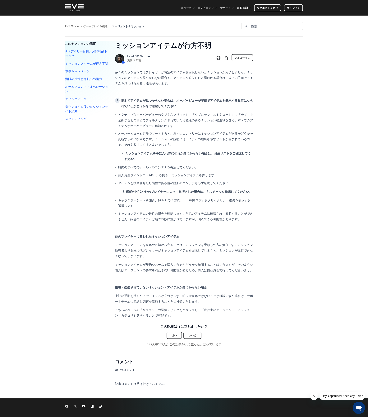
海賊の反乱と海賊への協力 (83, 79)
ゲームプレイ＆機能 (95, 26)
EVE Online (72, 26)
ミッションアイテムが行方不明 (86, 63)
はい (174, 335)
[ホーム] (74, 8)
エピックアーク (76, 99)
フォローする (242, 57)
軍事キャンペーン (77, 71)
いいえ (192, 335)
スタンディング (76, 119)
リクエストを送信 (267, 7)
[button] (293, 7)
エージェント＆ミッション (128, 26)
